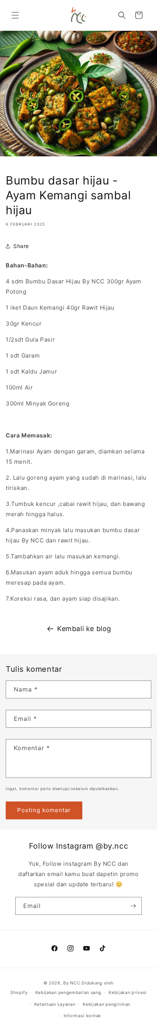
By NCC (71, 983)
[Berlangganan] (133, 906)
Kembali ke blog (84, 629)
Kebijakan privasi (128, 992)
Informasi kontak (82, 1015)
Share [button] (21, 246)
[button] (15, 15)
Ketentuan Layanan (54, 1004)
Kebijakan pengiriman (106, 1004)
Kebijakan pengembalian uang (68, 992)
